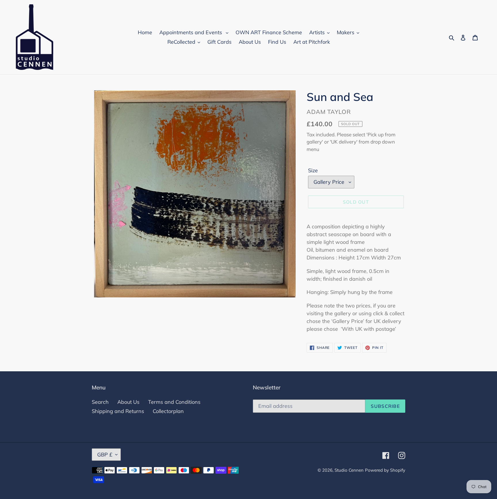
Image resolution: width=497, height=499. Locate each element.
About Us (128, 402)
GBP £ (104, 454)
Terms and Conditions (174, 402)
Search (100, 402)
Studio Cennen (349, 470)
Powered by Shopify (385, 470)
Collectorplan (168, 411)
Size (313, 170)
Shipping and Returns (118, 411)
